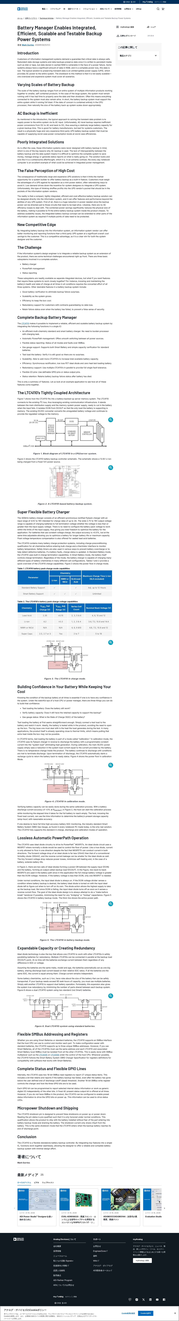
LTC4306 (55, 1055)
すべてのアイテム (24, 1182)
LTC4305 (43, 1055)
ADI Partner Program (62, 1280)
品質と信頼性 (59, 1270)
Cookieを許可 (146, 1313)
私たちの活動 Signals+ (63, 1261)
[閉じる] (175, 1313)
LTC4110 (25, 323)
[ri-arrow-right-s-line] (164, 1208)
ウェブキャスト (48, 1182)
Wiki (95, 1261)
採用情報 (57, 1251)
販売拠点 (57, 1275)
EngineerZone (99, 1251)
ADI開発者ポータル (101, 1270)
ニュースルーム (60, 1256)
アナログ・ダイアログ (103, 1265)
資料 (95, 1256)
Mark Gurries (28, 45)
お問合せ (97, 1246)
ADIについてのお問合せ (63, 1285)
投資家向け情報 (60, 1265)
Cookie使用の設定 (128, 1313)
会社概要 (57, 1246)
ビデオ (36, 1182)
